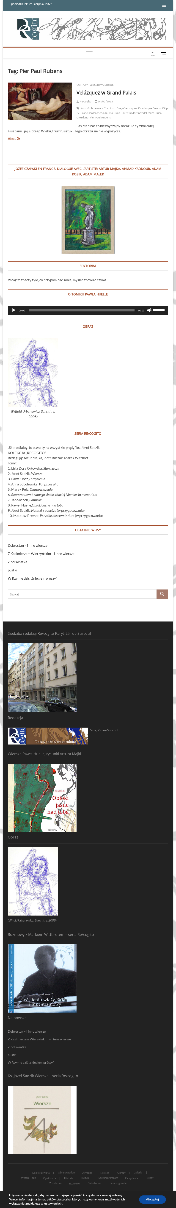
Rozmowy (74, 1183)
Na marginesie (118, 1183)
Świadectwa (95, 1183)
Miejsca (104, 1172)
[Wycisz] (149, 310)
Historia (68, 1178)
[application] (88, 310)
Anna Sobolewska (92, 108)
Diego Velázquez (126, 108)
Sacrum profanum (108, 1177)
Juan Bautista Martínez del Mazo (134, 113)
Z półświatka (17, 562)
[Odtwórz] (13, 310)
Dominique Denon (149, 108)
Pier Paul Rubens (100, 117)
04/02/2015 (105, 101)
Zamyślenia (131, 1178)
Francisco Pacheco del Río (96, 113)
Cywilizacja (49, 1178)
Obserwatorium (102, 84)
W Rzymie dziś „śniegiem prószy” (32, 578)
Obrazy (82, 84)
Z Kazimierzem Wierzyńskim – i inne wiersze (41, 554)
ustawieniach (53, 1204)
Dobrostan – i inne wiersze (27, 545)
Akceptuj (152, 1199)
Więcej (17, 138)
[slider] (159, 310)
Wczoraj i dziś (28, 1177)
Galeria (138, 1172)
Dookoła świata (41, 1172)
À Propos (87, 1172)
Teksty (150, 1177)
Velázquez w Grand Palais (106, 92)
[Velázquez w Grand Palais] (40, 101)
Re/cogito (85, 101)
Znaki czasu (55, 1183)
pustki (12, 570)
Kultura (85, 1177)
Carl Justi (109, 108)
